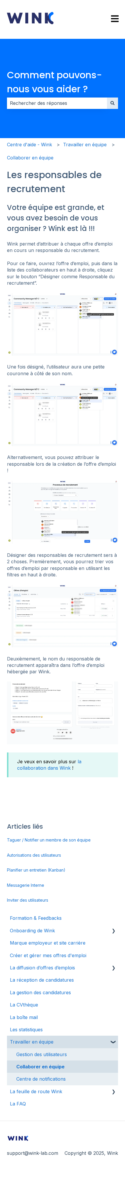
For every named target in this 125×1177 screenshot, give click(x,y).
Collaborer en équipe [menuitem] (40, 1067)
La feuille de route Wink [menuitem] (36, 1091)
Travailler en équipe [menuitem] (31, 1042)
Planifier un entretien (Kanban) (36, 869)
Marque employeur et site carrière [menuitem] (47, 943)
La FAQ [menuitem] (18, 1104)
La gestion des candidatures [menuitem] (40, 992)
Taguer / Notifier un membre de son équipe (49, 839)
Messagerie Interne (25, 885)
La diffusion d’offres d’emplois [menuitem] (42, 968)
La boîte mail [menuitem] (24, 1017)
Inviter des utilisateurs (27, 900)
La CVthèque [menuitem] (24, 1005)
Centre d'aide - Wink (29, 144)
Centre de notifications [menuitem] (41, 1079)
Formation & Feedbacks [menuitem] (36, 918)
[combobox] (57, 103)
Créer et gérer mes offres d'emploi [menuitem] (48, 955)
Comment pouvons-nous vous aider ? (54, 81)
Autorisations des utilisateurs (34, 855)
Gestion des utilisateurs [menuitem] (41, 1054)
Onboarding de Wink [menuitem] (32, 930)
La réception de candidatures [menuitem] (42, 980)
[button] (113, 931)
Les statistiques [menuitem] (26, 1029)
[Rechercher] (112, 103)
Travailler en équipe (85, 144)
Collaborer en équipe (30, 158)
